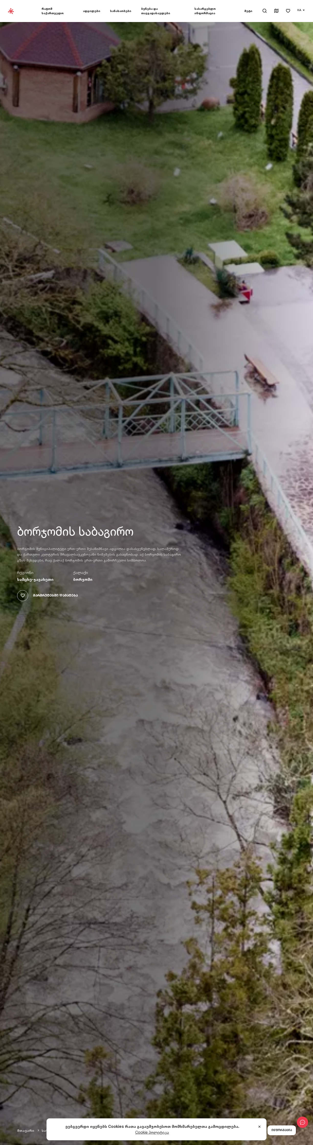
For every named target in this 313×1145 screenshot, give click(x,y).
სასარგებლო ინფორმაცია (205, 11)
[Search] (264, 10)
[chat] (302, 1122)
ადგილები (91, 11)
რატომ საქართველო (53, 11)
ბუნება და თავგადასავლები (155, 11)
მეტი (248, 11)
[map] (276, 11)
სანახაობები (120, 11)
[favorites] (288, 11)
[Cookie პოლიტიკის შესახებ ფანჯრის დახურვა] (259, 1127)
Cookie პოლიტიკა (152, 1132)
